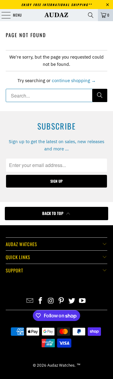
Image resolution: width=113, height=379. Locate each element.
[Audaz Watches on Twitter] (72, 301)
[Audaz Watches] (56, 15)
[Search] (90, 15)
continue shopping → (74, 80)
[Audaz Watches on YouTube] (82, 301)
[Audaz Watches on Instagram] (50, 301)
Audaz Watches (60, 365)
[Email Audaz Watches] (30, 301)
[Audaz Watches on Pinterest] (61, 301)
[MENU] (2, 15)
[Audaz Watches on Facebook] (40, 301)
